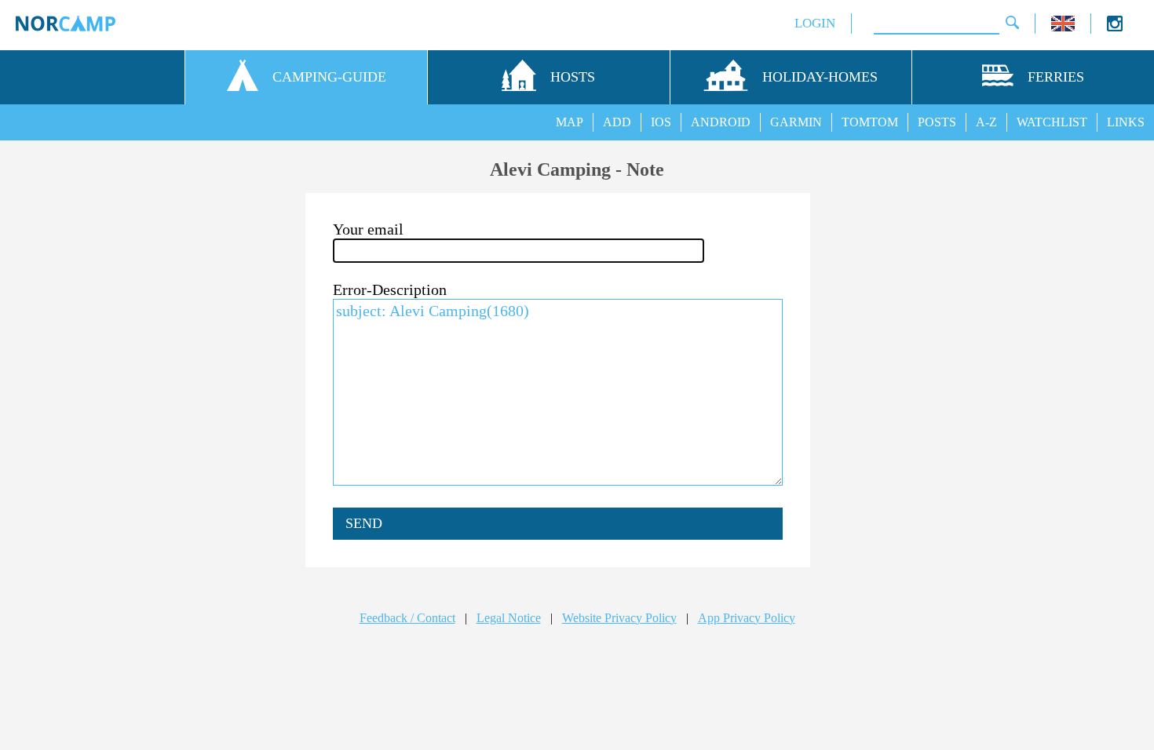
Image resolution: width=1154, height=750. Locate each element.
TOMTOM (870, 122)
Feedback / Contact (407, 617)
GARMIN (796, 122)
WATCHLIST (1052, 122)
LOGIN (814, 23)
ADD (617, 122)
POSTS (937, 122)
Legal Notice (509, 617)
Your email (368, 229)
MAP (569, 122)
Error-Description (390, 289)
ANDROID (720, 122)
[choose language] (1063, 27)
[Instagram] (1115, 27)
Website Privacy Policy (619, 617)
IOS (661, 122)
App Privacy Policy (746, 617)
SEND (363, 523)
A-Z (986, 122)
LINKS (1126, 122)
